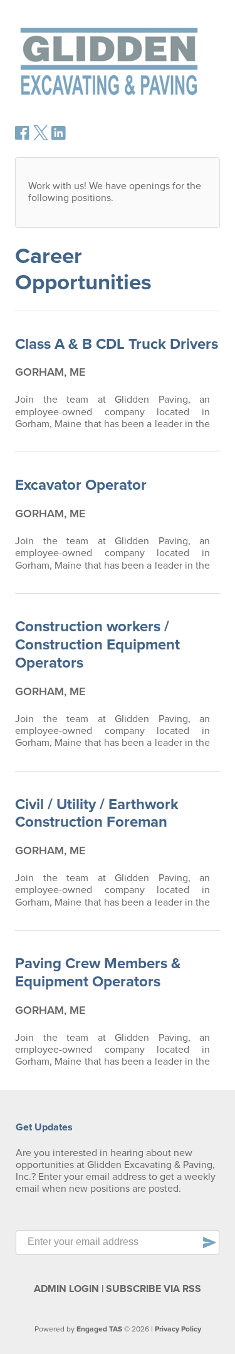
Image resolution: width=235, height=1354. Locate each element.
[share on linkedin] (58, 138)
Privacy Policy (178, 1329)
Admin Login (66, 1289)
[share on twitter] (40, 137)
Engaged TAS (99, 1329)
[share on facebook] (22, 137)
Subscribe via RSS (153, 1289)
